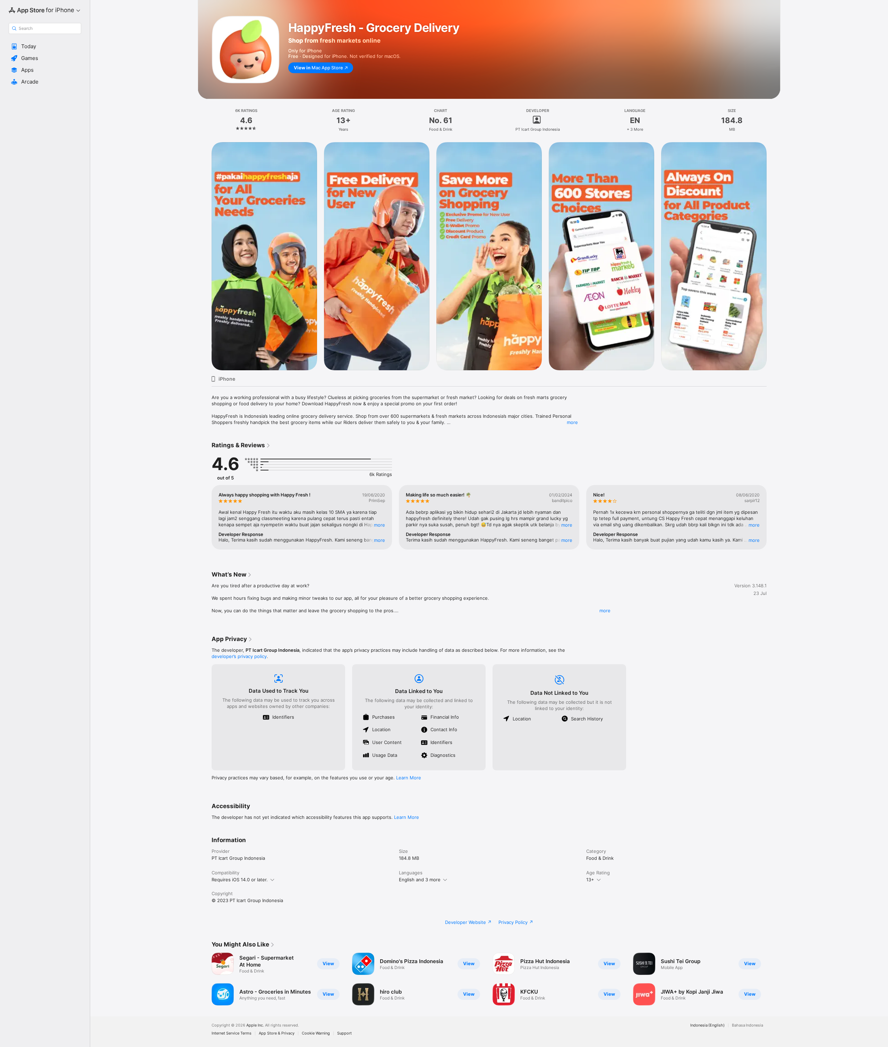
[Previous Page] (205, 256)
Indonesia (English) (707, 1025)
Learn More (408, 777)
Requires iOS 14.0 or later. (240, 879)
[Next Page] (773, 256)
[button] (45, 46)
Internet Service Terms (231, 1033)
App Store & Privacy (276, 1033)
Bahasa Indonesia (747, 1025)
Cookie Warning (316, 1033)
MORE (379, 525)
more (572, 422)
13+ (590, 879)
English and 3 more (420, 879)
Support (344, 1033)
